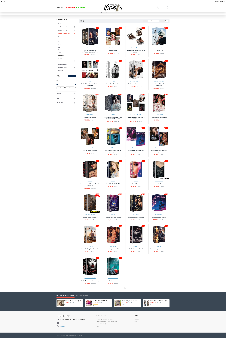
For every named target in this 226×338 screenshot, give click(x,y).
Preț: (57, 80)
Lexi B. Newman (113, 148)
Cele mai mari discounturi (65, 296)
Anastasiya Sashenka (135, 81)
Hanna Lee (90, 48)
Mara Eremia (90, 246)
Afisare (162, 21)
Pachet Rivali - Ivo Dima (113, 84)
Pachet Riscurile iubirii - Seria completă (90, 84)
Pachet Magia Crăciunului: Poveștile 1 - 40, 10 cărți (131, 301)
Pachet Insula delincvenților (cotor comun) (113, 151)
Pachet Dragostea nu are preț (158, 249)
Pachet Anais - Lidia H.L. (113, 184)
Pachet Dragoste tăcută (136, 249)
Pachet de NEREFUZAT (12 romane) (159, 301)
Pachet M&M (159, 51)
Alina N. (90, 81)
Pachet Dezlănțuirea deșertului (90, 249)
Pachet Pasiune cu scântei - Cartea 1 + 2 (136, 151)
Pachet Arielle (136, 184)
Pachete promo (113, 48)
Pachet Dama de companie (136, 217)
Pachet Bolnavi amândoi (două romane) (136, 51)
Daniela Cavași (90, 114)
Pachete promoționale (110, 13)
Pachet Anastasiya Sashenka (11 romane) (136, 118)
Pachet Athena (159, 184)
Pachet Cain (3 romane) (90, 217)
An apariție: (60, 103)
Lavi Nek (113, 214)
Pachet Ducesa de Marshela (159, 117)
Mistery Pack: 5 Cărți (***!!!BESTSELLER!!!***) (73, 301)
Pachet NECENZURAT (100, 301)
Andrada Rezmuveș (159, 81)
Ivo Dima (113, 81)
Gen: (57, 98)
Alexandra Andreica (159, 48)
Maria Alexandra (136, 148)
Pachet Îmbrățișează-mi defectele (159, 84)
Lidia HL (113, 181)
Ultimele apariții (82, 296)
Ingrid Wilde (136, 214)
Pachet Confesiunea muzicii (113, 217)
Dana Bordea (113, 246)
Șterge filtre (72, 76)
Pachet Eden (113, 281)
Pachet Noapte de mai (90, 117)
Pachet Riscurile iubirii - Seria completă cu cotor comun (113, 118)
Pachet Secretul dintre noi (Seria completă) (90, 184)
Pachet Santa (113, 51)
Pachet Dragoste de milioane (113, 249)
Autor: (58, 93)
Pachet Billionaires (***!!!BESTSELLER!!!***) (90, 51)
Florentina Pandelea (136, 48)
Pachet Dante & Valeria (159, 217)
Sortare (145, 21)
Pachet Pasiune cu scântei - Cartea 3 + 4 (159, 151)
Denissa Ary (136, 246)
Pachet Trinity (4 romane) (136, 84)
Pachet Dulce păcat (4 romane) (90, 281)
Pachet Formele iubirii (90, 150)
